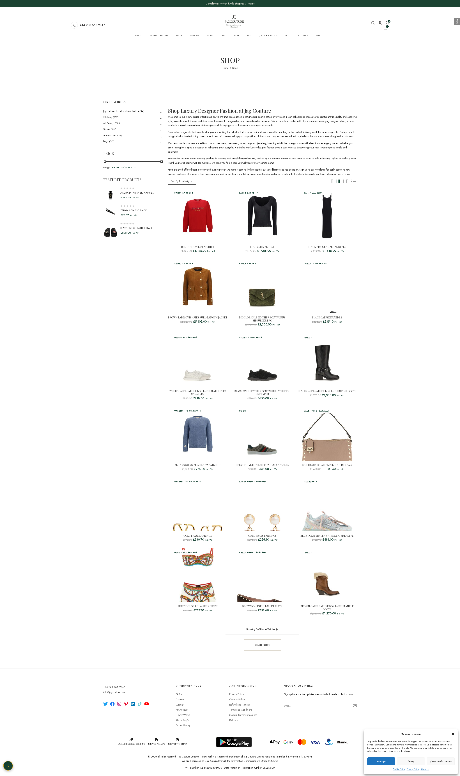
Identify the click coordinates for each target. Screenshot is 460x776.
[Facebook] (112, 704)
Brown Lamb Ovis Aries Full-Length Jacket (197, 317)
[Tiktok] (139, 704)
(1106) (117, 123)
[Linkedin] (133, 704)
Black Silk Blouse (262, 247)
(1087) (113, 129)
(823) (119, 135)
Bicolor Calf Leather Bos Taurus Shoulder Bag (262, 319)
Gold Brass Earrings (197, 535)
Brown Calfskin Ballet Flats (262, 606)
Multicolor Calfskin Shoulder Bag (327, 465)
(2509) (116, 117)
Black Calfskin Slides (327, 317)
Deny (411, 761)
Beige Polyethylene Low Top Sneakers (262, 465)
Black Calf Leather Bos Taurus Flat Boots (327, 391)
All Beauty (108, 123)
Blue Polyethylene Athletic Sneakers (327, 535)
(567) (111, 141)
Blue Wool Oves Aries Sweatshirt (197, 465)
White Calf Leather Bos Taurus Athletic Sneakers (197, 393)
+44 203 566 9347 (92, 25)
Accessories (109, 135)
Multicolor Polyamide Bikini (198, 606)
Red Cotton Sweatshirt (197, 247)
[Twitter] (105, 704)
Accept (381, 761)
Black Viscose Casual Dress (327, 247)
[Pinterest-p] (126, 704)
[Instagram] (119, 704)
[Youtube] (146, 704)
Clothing (107, 117)
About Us (425, 769)
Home (225, 68)
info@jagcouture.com (114, 692)
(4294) (140, 111)
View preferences (441, 761)
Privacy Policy (413, 769)
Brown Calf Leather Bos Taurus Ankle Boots (327, 608)
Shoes (106, 129)
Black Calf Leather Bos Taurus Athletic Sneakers (262, 393)
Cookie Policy (399, 769)
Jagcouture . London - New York (120, 111)
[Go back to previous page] (8, 766)
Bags (105, 141)
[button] (453, 734)
